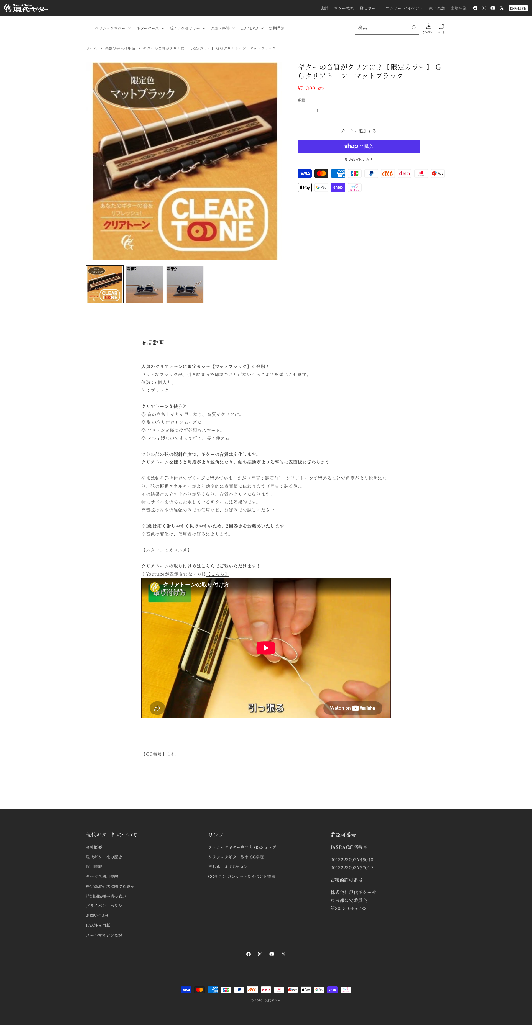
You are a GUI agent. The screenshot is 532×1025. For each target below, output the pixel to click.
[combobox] (386, 28)
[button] (112, 28)
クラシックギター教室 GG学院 (236, 857)
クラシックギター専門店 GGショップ (242, 847)
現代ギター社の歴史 (104, 857)
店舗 (324, 8)
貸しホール (370, 8)
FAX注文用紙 (98, 925)
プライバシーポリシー (106, 905)
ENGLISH (518, 8)
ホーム (91, 48)
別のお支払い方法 (359, 159)
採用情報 (94, 866)
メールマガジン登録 (104, 935)
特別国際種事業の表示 (106, 896)
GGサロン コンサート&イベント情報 (241, 876)
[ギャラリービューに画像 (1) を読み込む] (104, 284)
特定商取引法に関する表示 (110, 886)
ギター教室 (344, 8)
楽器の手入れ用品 (120, 48)
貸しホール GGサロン (228, 866)
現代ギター (273, 1000)
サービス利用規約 (102, 876)
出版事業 (459, 8)
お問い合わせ (98, 915)
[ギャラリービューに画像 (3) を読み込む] (185, 284)
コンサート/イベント (404, 8)
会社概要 (94, 847)
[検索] (414, 28)
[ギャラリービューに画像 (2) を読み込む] (144, 284)
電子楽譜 (437, 8)
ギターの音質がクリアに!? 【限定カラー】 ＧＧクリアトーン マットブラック (209, 48)
